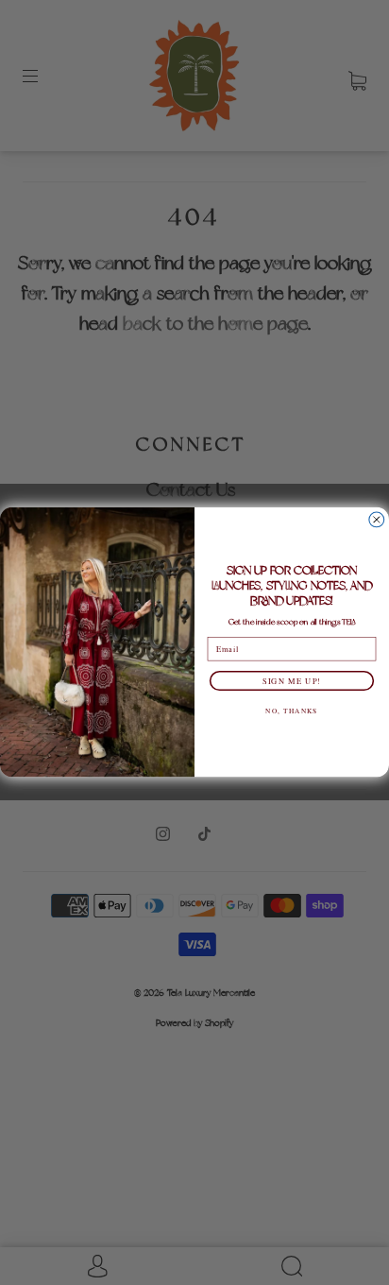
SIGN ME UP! (291, 681)
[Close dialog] (376, 519)
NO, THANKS (291, 710)
